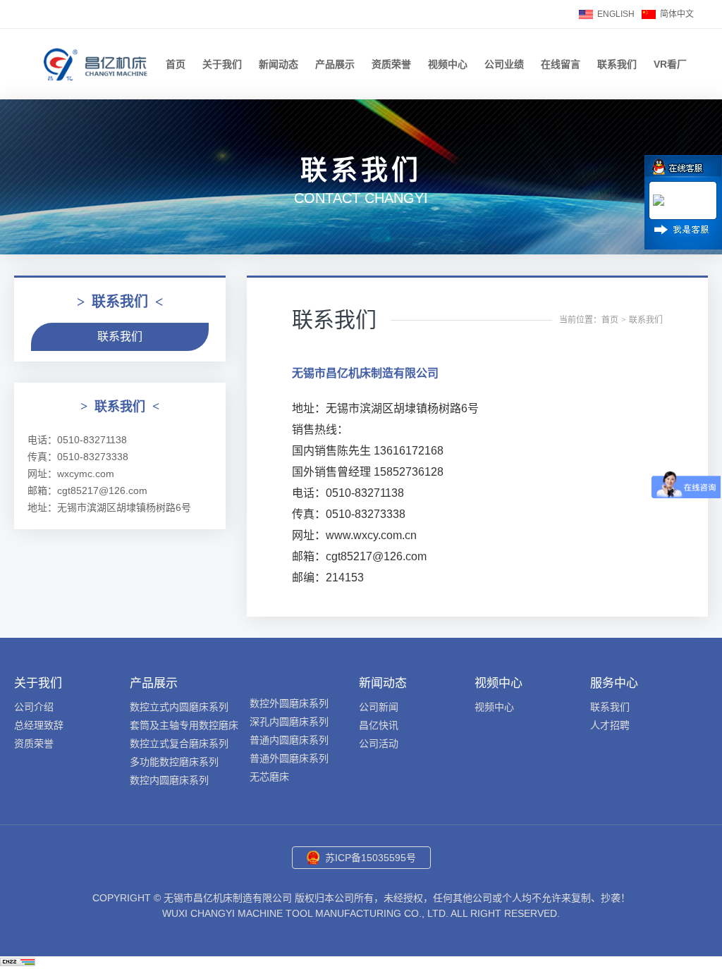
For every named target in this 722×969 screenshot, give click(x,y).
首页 (175, 64)
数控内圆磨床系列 (169, 780)
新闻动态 (278, 64)
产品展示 (335, 64)
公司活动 (378, 743)
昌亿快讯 (378, 725)
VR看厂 (670, 64)
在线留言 (560, 64)
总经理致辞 (38, 725)
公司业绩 (504, 64)
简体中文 (677, 14)
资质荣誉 (391, 64)
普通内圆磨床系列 (289, 740)
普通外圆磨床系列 (289, 758)
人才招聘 (610, 725)
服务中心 (614, 683)
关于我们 (222, 64)
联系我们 (617, 64)
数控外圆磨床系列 (289, 703)
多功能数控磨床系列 (174, 761)
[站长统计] (17, 962)
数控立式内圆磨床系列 (179, 706)
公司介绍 (34, 706)
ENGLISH (616, 14)
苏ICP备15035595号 (370, 857)
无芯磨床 (269, 776)
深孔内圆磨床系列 (289, 721)
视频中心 (447, 64)
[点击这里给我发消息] (660, 201)
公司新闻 (378, 706)
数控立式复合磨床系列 (179, 743)
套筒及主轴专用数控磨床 (184, 725)
